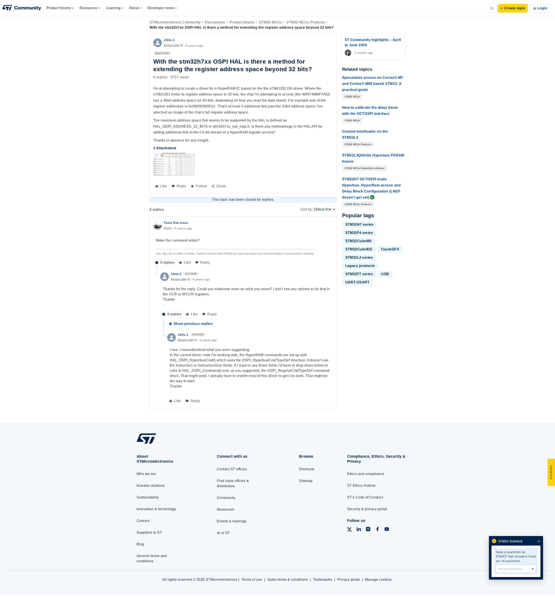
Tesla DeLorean (176, 222)
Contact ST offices (232, 469)
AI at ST (223, 533)
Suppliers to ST (149, 532)
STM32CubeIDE (359, 249)
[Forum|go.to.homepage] (21, 8)
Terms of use (251, 579)
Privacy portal (348, 579)
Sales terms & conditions (287, 579)
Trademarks (322, 579)
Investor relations (151, 485)
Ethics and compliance (365, 474)
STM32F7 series (359, 274)
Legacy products (360, 266)
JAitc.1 (169, 40)
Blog (140, 544)
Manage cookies (378, 579)
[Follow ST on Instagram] (368, 529)
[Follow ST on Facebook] (377, 529)
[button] (513, 8)
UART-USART (357, 282)
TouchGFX (390, 249)
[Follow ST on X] (349, 530)
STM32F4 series (359, 233)
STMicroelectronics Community (175, 22)
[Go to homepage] (169, 443)
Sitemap (305, 481)
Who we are (146, 474)
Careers (143, 521)
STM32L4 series (359, 257)
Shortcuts (306, 469)
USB (385, 274)
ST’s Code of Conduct (365, 497)
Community (226, 498)
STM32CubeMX (358, 241)
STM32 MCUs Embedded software (365, 168)
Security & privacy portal (367, 509)
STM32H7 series (359, 224)
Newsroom (225, 509)
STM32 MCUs (270, 22)
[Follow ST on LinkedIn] (358, 529)
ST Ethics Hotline (361, 485)
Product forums (242, 22)
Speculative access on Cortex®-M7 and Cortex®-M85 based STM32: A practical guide (372, 84)
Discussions (215, 22)
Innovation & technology (156, 509)
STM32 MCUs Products (305, 22)
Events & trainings (232, 521)
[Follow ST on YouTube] (386, 529)
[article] (243, 243)
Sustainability (148, 497)
